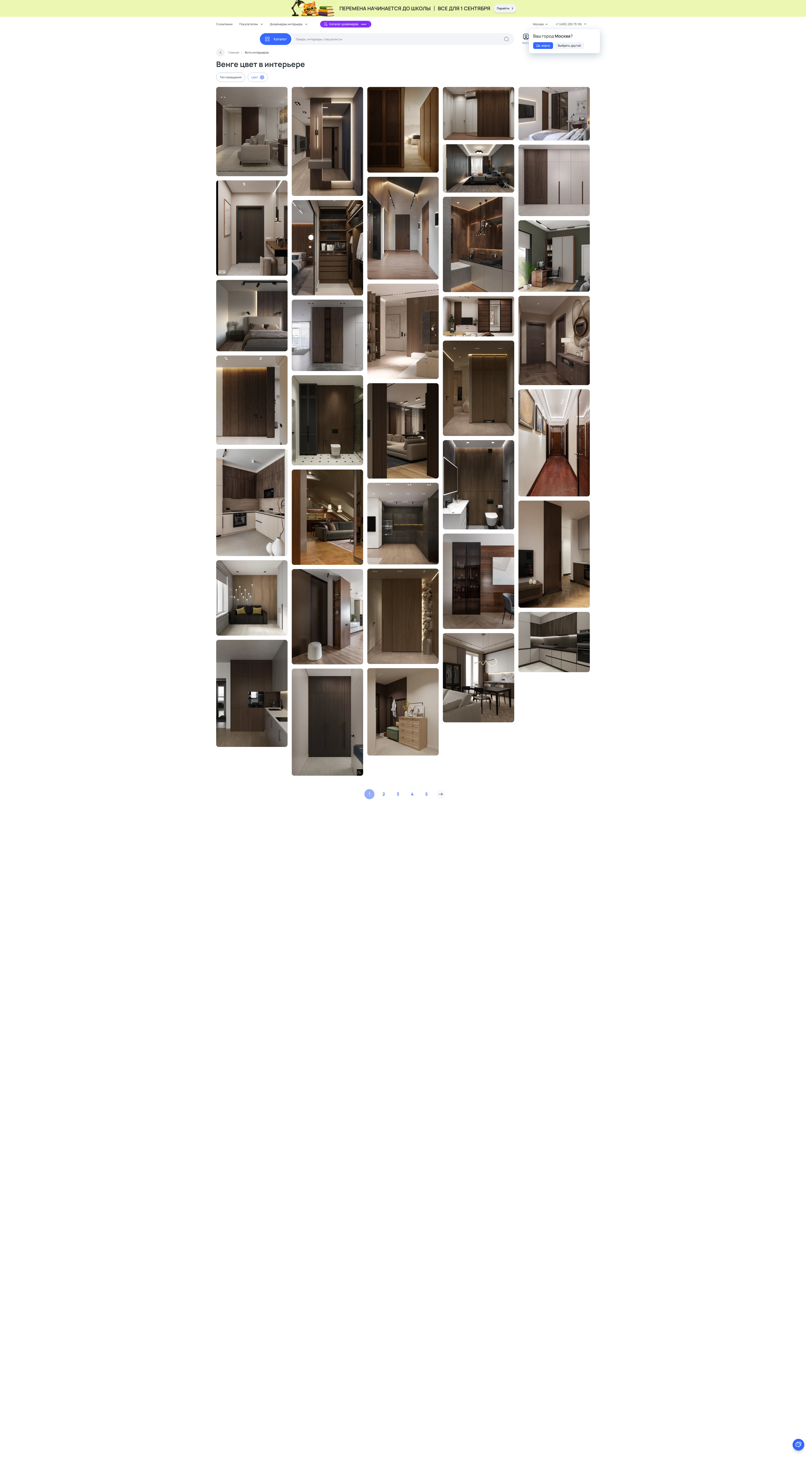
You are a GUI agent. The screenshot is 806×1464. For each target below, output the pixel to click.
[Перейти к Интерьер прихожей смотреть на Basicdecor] (554, 442)
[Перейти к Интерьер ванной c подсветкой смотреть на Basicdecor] (478, 244)
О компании (224, 24)
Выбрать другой (569, 45)
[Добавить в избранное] (275, 92)
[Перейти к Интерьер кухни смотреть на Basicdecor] (554, 554)
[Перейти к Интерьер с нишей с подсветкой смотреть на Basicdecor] (252, 228)
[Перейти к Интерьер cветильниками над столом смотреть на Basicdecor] (478, 677)
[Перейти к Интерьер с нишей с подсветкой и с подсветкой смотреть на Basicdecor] (252, 400)
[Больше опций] (282, 92)
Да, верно (543, 45)
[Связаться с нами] (798, 1445)
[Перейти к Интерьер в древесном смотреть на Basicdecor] (327, 517)
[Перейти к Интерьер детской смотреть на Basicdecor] (554, 113)
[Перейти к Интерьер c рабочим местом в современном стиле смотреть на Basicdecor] (554, 256)
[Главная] (238, 39)
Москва (538, 24)
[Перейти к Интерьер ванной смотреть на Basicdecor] (327, 420)
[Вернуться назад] (220, 52)
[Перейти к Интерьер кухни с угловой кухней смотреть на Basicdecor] (252, 502)
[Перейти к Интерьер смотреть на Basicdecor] (252, 131)
